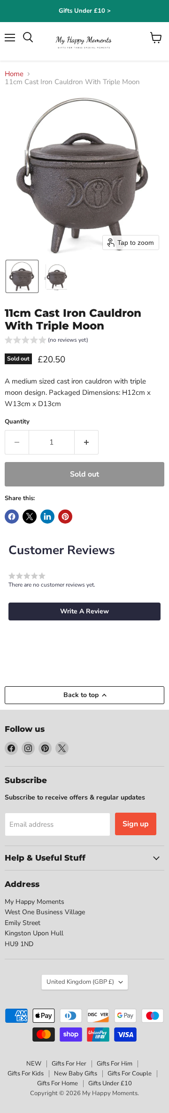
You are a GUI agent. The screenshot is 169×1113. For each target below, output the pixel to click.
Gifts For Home (57, 1083)
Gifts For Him (114, 1063)
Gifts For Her (69, 1063)
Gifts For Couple (130, 1073)
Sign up (136, 824)
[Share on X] (30, 516)
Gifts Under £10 (110, 1083)
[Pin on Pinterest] (65, 516)
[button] (22, 276)
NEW (33, 1063)
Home (14, 74)
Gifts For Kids (26, 1073)
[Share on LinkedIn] (47, 516)
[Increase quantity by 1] (87, 442)
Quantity (17, 421)
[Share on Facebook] (12, 516)
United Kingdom (80, 982)
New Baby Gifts (75, 1073)
